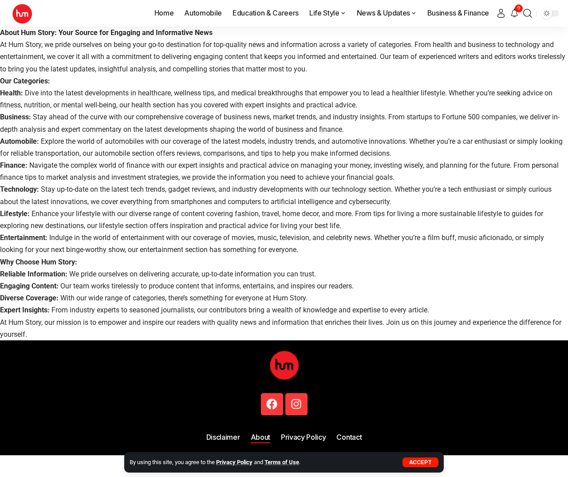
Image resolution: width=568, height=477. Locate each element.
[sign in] (501, 13)
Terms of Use (281, 462)
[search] (527, 13)
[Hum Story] (22, 13)
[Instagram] (296, 404)
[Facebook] (272, 404)
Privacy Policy (234, 462)
